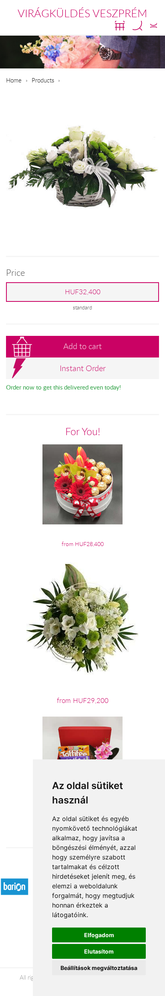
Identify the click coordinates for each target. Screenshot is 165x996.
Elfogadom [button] (99, 935)
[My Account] (153, 25)
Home (14, 80)
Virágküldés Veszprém (82, 13)
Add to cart (82, 346)
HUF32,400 (83, 291)
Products (43, 80)
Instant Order (83, 368)
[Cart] (120, 25)
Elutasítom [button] (99, 951)
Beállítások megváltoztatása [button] (98, 967)
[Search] (137, 25)
